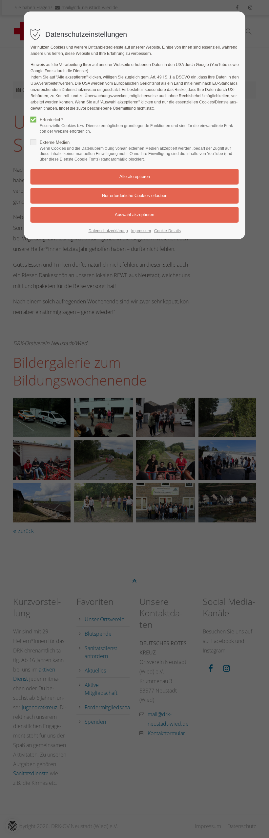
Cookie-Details (167, 231)
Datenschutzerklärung (108, 231)
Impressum (141, 231)
